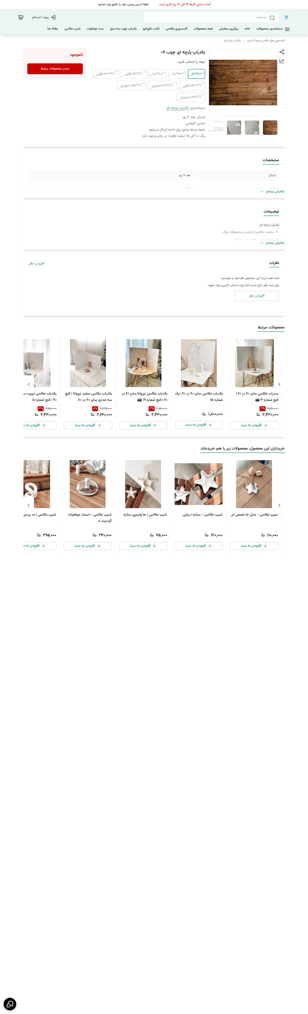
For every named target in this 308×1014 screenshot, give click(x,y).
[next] (28, 384)
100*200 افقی (106, 74)
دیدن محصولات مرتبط (55, 68)
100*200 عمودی (162, 85)
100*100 (157, 74)
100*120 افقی (134, 74)
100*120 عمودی (190, 97)
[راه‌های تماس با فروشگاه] (10, 1004)
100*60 (196, 74)
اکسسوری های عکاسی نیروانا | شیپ (266, 41)
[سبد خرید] (20, 17)
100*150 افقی (192, 85)
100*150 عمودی (131, 85)
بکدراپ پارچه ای (232, 41)
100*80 (177, 74)
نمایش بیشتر (275, 191)
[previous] (279, 384)
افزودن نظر (36, 263)
